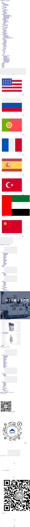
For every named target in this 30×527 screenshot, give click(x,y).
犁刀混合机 (5, 39)
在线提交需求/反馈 (6, 290)
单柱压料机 (5, 9)
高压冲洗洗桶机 (5, 27)
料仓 (4, 54)
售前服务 (4, 383)
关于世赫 (4, 387)
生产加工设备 (5, 287)
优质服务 (4, 284)
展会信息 (4, 274)
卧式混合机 (5, 40)
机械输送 (4, 45)
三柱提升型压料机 (5, 10)
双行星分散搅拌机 (5, 4)
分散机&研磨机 (4, 19)
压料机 (3, 8)
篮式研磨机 (5, 22)
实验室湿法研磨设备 (6, 18)
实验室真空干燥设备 (6, 16)
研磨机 (3, 6)
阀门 (4, 47)
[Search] (6, 240)
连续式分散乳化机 (5, 35)
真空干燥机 (5, 256)
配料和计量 (3, 32)
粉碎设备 (4, 48)
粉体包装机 (5, 12)
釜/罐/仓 (4, 262)
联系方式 (4, 289)
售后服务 (4, 283)
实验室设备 (3, 14)
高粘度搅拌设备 (4, 3)
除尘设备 (4, 49)
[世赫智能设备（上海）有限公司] (5, 0)
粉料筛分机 (5, 30)
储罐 (4, 52)
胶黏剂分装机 (5, 13)
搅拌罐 (4, 51)
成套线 (4, 367)
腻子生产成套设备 (5, 62)
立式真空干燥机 (5, 25)
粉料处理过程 (4, 43)
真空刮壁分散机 (5, 20)
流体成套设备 (5, 56)
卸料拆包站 (5, 44)
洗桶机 (3, 26)
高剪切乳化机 (4, 34)
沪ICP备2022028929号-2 (3, 393)
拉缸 (4, 53)
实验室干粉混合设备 (6, 17)
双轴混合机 (5, 42)
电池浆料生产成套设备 (6, 55)
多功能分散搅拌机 (5, 5)
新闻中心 (3, 272)
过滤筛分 (4, 261)
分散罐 (4, 23)
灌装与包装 (5, 260)
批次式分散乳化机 (5, 36)
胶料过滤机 (5, 29)
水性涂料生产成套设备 (6, 61)
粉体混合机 (3, 38)
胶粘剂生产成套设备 (6, 57)
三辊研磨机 (5, 7)
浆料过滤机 (5, 31)
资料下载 (4, 285)
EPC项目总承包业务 (6, 60)
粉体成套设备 (5, 58)
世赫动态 (4, 273)
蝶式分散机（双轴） (6, 21)
